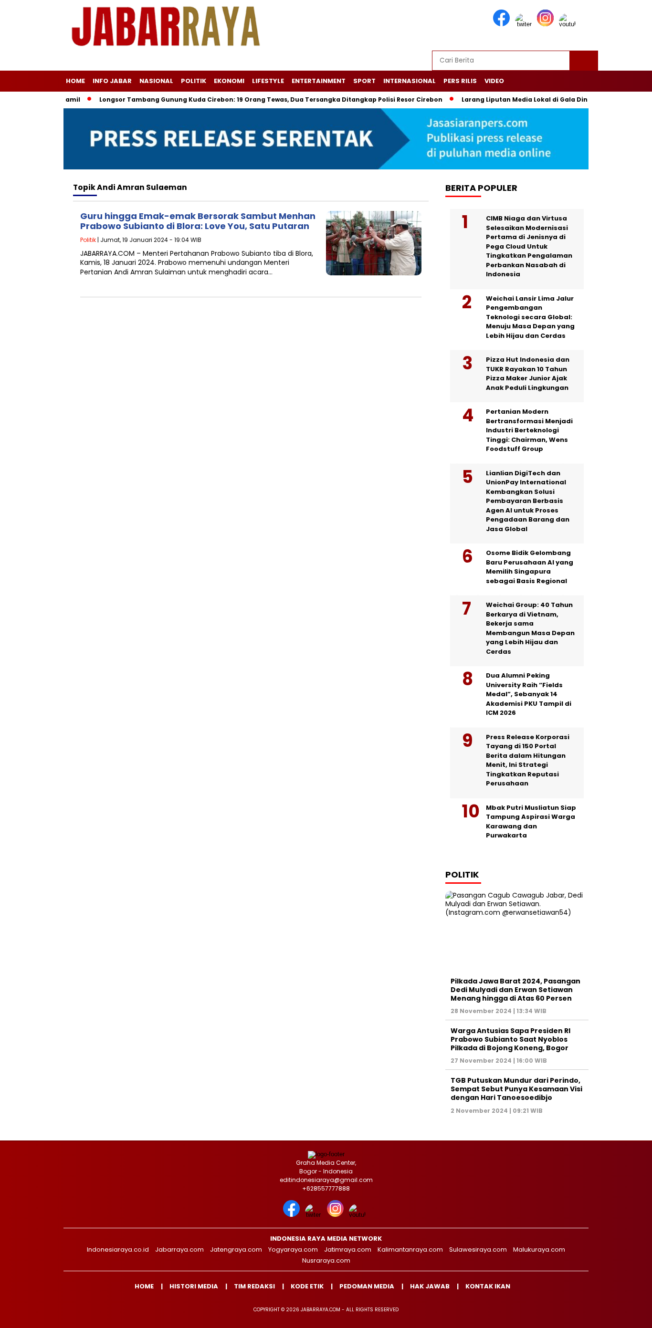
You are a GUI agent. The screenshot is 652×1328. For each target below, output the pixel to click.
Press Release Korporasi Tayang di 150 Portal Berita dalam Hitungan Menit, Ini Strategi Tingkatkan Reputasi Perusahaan (527, 760)
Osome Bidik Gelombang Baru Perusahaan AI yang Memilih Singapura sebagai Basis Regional (529, 567)
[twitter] (525, 24)
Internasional (409, 80)
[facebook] (503, 24)
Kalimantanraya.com (410, 1249)
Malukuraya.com (539, 1249)
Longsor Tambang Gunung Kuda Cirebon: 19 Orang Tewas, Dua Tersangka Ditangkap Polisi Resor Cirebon (247, 99)
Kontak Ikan (487, 1286)
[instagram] (547, 24)
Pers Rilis (460, 80)
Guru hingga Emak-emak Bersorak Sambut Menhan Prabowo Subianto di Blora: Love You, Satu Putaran (197, 221)
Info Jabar (112, 80)
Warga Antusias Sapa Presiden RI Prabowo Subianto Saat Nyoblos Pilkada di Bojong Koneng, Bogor (510, 1039)
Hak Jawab (430, 1286)
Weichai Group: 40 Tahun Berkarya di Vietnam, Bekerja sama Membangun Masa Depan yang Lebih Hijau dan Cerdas (530, 628)
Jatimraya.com (347, 1249)
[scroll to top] (624, 1313)
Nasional (156, 80)
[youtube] (569, 24)
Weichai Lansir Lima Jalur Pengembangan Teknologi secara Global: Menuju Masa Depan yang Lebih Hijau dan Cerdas (530, 317)
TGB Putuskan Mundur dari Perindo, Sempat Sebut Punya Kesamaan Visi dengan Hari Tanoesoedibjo (516, 1089)
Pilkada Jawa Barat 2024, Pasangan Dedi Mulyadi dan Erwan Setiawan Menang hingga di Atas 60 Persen (515, 989)
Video (494, 80)
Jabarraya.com (179, 1249)
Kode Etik (307, 1286)
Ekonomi (229, 80)
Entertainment (319, 80)
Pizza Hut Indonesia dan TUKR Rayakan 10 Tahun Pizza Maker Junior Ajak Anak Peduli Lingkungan (527, 373)
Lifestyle (268, 80)
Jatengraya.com (236, 1249)
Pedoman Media (366, 1286)
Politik (193, 80)
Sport (364, 80)
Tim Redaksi (254, 1286)
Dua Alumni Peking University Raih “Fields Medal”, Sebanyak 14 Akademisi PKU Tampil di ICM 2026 (528, 694)
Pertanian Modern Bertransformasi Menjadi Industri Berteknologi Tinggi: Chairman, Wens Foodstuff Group (529, 430)
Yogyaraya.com (293, 1249)
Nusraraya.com (326, 1260)
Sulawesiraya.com (478, 1249)
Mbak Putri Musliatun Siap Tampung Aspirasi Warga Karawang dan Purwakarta (531, 821)
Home (75, 80)
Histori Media (193, 1286)
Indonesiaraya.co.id (118, 1249)
